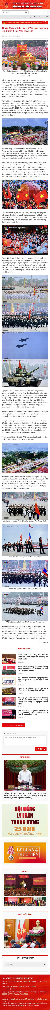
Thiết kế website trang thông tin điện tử (15, 1005)
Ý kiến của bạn (10, 734)
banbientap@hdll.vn (9, 989)
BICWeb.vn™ (35, 1005)
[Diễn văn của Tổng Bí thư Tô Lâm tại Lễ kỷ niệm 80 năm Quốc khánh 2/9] (9, 659)
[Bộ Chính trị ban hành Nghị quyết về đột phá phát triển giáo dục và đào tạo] (9, 681)
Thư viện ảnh (25, 914)
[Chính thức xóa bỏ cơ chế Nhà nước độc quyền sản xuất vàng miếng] (9, 691)
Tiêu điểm (25, 757)
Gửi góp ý (40, 749)
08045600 (14, 986)
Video (25, 871)
